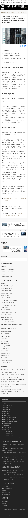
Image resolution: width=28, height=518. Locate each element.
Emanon (17, 515)
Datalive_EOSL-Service (21, 26)
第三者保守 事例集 (12, 7)
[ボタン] (22, 8)
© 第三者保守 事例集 (13, 514)
